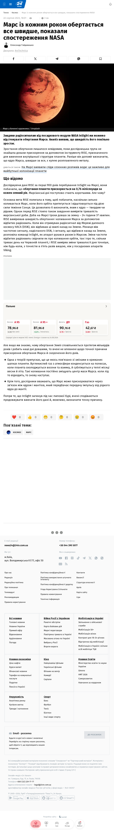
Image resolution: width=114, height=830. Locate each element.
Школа (81, 670)
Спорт (47, 696)
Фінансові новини (18, 671)
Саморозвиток (85, 678)
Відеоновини (15, 634)
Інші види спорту (52, 717)
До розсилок (95, 735)
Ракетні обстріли (52, 622)
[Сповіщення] (110, 4)
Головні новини (17, 622)
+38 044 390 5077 (68, 545)
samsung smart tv (67, 797)
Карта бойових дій (53, 626)
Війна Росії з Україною (57, 618)
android (16, 797)
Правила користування (15, 602)
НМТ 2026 (82, 674)
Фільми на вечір (52, 671)
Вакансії (80, 578)
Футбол (47, 704)
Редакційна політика (13, 583)
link (60, 558)
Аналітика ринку (17, 700)
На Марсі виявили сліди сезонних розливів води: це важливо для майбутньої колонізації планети (56, 169)
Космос (15, 13)
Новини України (17, 626)
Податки (13, 683)
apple (33, 797)
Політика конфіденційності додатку (57, 584)
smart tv (49, 797)
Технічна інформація (50, 599)
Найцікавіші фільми (53, 663)
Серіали (48, 679)
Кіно (46, 659)
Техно (6, 13)
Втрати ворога (51, 646)
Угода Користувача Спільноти (54, 589)
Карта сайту (81, 592)
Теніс (46, 708)
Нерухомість (16, 696)
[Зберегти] (100, 58)
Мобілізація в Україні (90, 618)
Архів (78, 587)
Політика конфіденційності (53, 573)
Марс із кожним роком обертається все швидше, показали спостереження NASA (58, 13)
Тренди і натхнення (18, 708)
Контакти (80, 573)
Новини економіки (20, 659)
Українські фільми (53, 667)
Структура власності (85, 583)
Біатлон (47, 713)
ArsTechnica (21, 50)
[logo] (19, 4)
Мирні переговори (53, 630)
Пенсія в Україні (17, 687)
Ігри (78, 597)
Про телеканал (11, 587)
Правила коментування (51, 594)
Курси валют (15, 667)
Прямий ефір (15, 630)
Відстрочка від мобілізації (91, 642)
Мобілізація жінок (87, 633)
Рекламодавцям (11, 597)
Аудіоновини (15, 638)
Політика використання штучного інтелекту (56, 579)
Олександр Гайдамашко (22, 45)
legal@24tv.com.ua (42, 785)
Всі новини (15, 618)
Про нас (8, 573)
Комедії (47, 675)
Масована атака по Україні (57, 638)
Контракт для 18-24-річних (91, 638)
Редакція (8, 578)
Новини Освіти (86, 659)
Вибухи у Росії (50, 642)
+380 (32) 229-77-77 (25, 782)
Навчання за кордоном (89, 683)
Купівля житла (16, 704)
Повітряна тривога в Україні (57, 634)
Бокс (46, 700)
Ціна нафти (14, 663)
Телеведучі (9, 592)
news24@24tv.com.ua (16, 545)
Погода (12, 642)
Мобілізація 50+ (86, 629)
